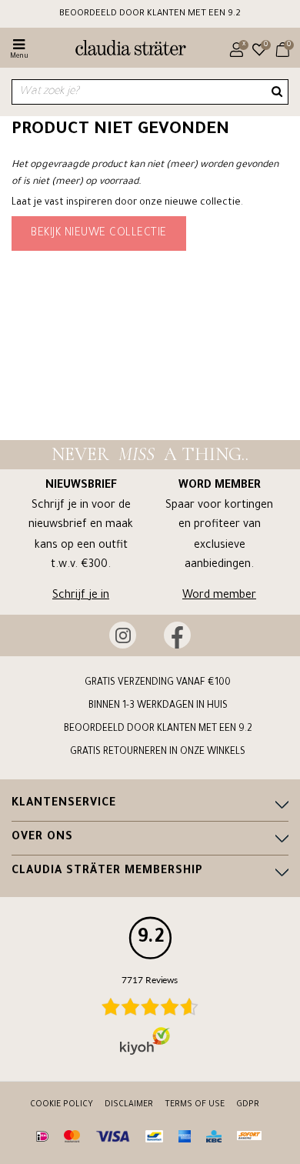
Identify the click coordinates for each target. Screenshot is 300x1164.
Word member (219, 596)
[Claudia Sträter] (124, 50)
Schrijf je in (80, 596)
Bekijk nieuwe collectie (99, 234)
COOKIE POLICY (61, 1104)
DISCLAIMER (129, 1104)
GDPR (247, 1104)
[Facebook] (177, 635)
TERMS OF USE (195, 1104)
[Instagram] (122, 635)
